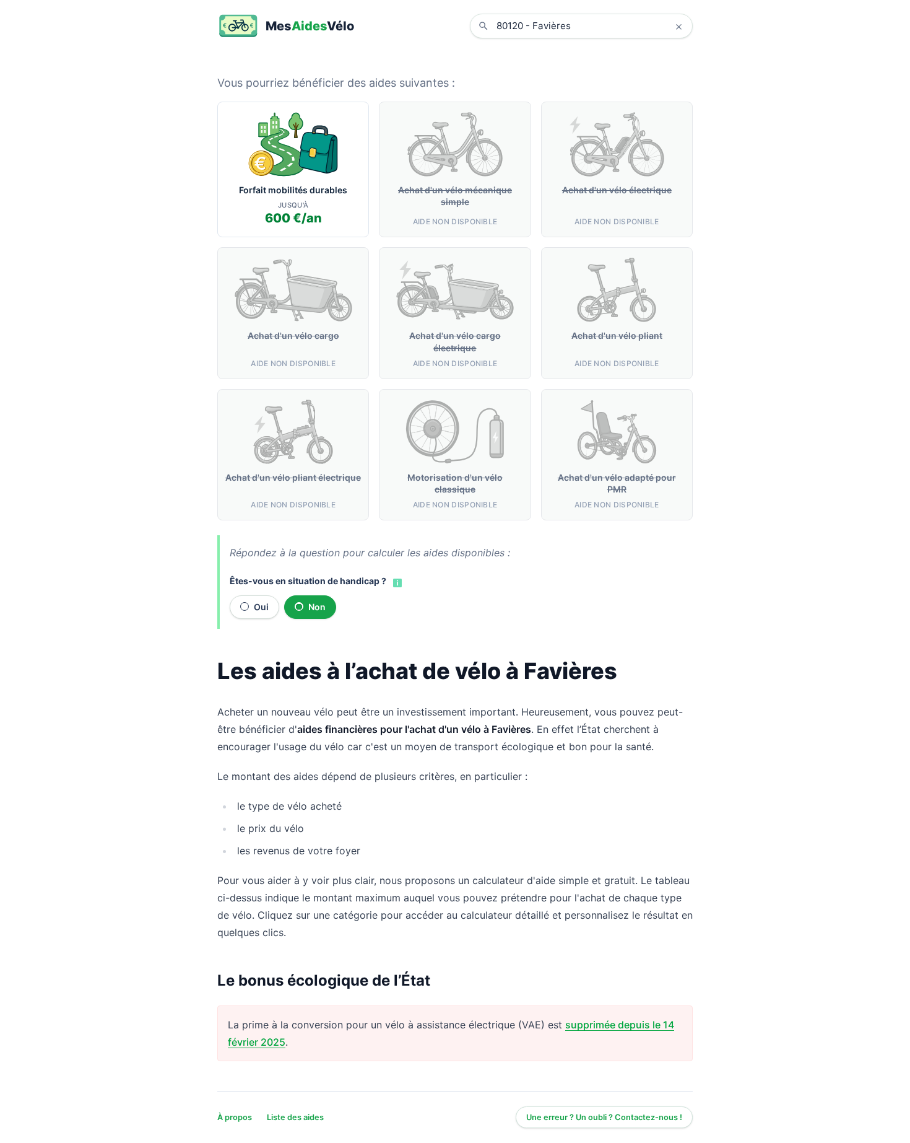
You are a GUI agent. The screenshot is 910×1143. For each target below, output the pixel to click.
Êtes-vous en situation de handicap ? (308, 581)
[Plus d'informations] (396, 582)
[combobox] (590, 26)
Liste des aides (295, 1117)
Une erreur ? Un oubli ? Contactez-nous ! (604, 1117)
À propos (234, 1117)
